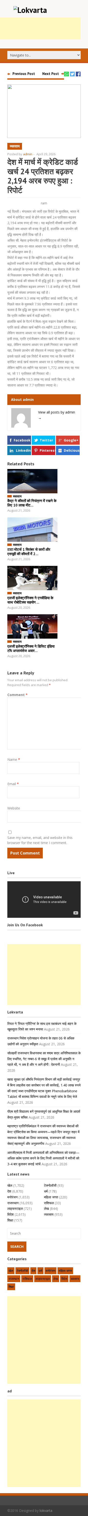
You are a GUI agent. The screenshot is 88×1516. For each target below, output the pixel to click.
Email (13, 783)
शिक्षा (10, 1220)
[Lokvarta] (30, 10)
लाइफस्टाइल (15, 1208)
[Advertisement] (44, 974)
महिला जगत (51, 1197)
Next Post (50, 73)
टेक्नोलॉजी (50, 1185)
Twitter (46, 440)
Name (13, 759)
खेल (9, 1185)
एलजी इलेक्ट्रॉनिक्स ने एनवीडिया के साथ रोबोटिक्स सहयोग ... (30, 600)
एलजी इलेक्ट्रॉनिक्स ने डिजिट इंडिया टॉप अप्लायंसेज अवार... (31, 648)
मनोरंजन (12, 1197)
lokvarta (46, 1510)
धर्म (46, 1191)
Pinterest (47, 450)
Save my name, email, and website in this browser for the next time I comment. (40, 840)
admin (27, 154)
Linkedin (23, 450)
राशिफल (49, 1203)
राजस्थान (13, 1203)
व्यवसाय (15, 146)
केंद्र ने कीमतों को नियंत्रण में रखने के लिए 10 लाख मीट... (31, 502)
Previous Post (23, 73)
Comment (17, 694)
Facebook (22, 440)
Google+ (71, 440)
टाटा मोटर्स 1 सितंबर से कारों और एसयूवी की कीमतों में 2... (28, 551)
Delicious (72, 450)
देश (9, 1191)
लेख (46, 1208)
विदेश (10, 1214)
